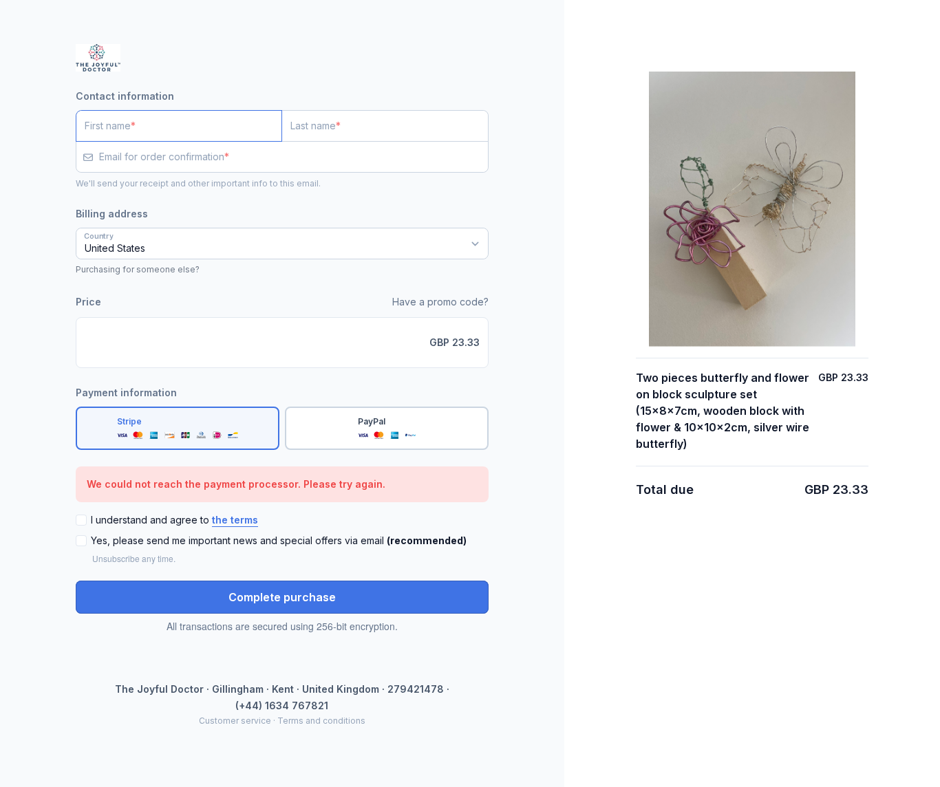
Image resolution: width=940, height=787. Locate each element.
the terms (235, 520)
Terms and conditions (321, 720)
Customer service (235, 720)
